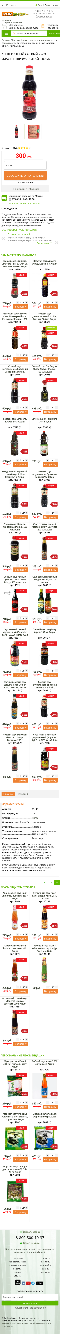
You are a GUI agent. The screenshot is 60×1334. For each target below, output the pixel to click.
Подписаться (30, 1303)
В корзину (20, 306)
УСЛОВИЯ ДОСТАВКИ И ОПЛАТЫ (24, 203)
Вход (40, 5)
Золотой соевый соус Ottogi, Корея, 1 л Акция (44, 262)
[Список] (45, 882)
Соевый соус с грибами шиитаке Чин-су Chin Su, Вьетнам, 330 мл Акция (15, 263)
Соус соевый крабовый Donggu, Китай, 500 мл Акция (44, 579)
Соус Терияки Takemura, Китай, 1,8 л (44, 420)
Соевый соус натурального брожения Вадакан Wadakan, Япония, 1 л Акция (45, 475)
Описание (8, 793)
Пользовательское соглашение (30, 1307)
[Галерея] (51, 882)
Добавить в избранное (26, 188)
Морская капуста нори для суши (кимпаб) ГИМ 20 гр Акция (14, 1169)
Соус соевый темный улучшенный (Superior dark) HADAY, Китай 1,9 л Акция (15, 633)
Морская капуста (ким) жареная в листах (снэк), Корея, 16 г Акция (15, 1116)
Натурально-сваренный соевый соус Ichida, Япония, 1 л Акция (15, 474)
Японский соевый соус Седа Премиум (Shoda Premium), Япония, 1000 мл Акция (14, 317)
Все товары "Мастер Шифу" (20, 229)
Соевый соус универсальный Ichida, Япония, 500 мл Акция (44, 316)
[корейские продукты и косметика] (3, 10)
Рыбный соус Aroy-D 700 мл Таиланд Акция (44, 1062)
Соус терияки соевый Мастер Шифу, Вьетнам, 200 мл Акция (44, 527)
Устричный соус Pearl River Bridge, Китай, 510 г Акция (44, 895)
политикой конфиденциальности (17, 1323)
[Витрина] (57, 882)
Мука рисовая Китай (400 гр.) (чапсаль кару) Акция (15, 1064)
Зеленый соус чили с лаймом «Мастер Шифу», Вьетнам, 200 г (45, 948)
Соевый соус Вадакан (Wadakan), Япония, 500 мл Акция (15, 527)
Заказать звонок (44, 16)
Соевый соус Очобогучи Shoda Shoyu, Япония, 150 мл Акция (44, 369)
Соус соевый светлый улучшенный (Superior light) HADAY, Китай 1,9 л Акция (45, 738)
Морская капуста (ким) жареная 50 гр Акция (44, 1115)
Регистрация (51, 5)
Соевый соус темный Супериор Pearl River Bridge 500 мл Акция (15, 579)
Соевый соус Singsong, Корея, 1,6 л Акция (15, 420)
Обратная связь (31, 1243)
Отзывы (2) (23, 793)
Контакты (11, 5)
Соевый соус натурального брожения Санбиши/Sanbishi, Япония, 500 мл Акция (45, 686)
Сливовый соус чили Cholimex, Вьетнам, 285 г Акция (15, 948)
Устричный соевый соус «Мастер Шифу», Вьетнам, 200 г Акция (15, 1001)
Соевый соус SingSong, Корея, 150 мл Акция (44, 631)
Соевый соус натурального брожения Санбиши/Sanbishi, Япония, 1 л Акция (15, 370)
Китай (35, 817)
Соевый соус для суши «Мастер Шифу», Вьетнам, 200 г (15, 737)
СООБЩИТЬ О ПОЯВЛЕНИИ (25, 175)
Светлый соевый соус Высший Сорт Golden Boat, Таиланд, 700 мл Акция (15, 686)
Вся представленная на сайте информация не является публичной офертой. (30, 1250)
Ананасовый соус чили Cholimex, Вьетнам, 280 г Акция (15, 895)
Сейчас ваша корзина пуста (20, 26)
